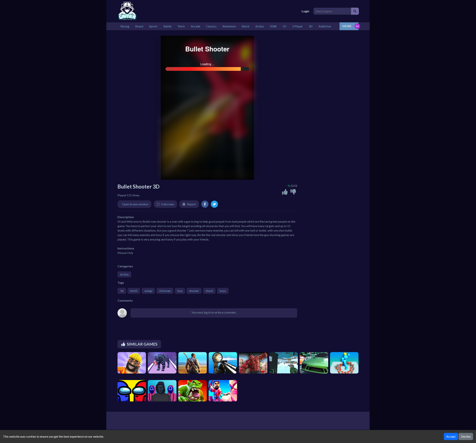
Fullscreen (167, 204)
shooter (194, 290)
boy (179, 290)
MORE (346, 26)
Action (124, 274)
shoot (209, 290)
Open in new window (135, 204)
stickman (165, 290)
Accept (451, 436)
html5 (134, 290)
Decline (466, 436)
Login (305, 11)
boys (223, 290)
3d (121, 290)
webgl (148, 290)
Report (191, 204)
